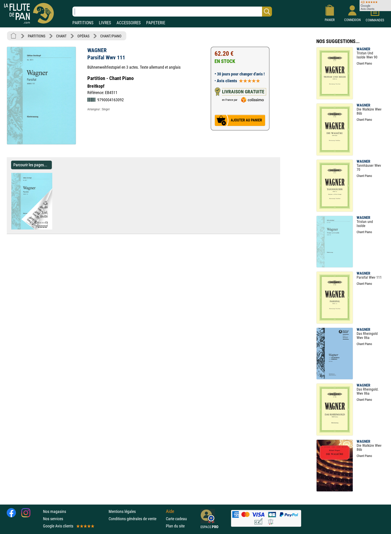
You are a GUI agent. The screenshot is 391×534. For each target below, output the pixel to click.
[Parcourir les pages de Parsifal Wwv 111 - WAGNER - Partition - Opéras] (54, 228)
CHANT (61, 36)
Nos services (53, 518)
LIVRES (105, 22)
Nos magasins (54, 511)
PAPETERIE (155, 22)
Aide (170, 511)
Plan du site (175, 526)
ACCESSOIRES (129, 22)
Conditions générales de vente (136, 518)
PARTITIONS (82, 22)
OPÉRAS (83, 36)
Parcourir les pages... (30, 164)
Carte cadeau (176, 518)
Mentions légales (122, 511)
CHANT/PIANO (111, 36)
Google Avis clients (58, 526)
